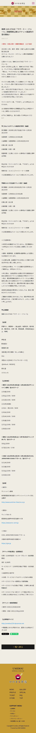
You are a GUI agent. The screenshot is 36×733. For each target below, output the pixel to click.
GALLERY (23, 689)
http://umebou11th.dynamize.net (13, 623)
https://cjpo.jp (6, 543)
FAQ (21, 695)
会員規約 (12, 708)
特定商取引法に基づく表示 (17, 721)
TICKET (12, 695)
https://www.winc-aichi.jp (10, 523)
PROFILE (13, 692)
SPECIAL (23, 692)
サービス (12, 711)
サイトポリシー (14, 716)
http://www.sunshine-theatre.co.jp (13, 502)
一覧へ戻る (18, 646)
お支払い (12, 713)
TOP (21, 698)
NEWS (12, 689)
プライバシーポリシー (16, 718)
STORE (12, 698)
